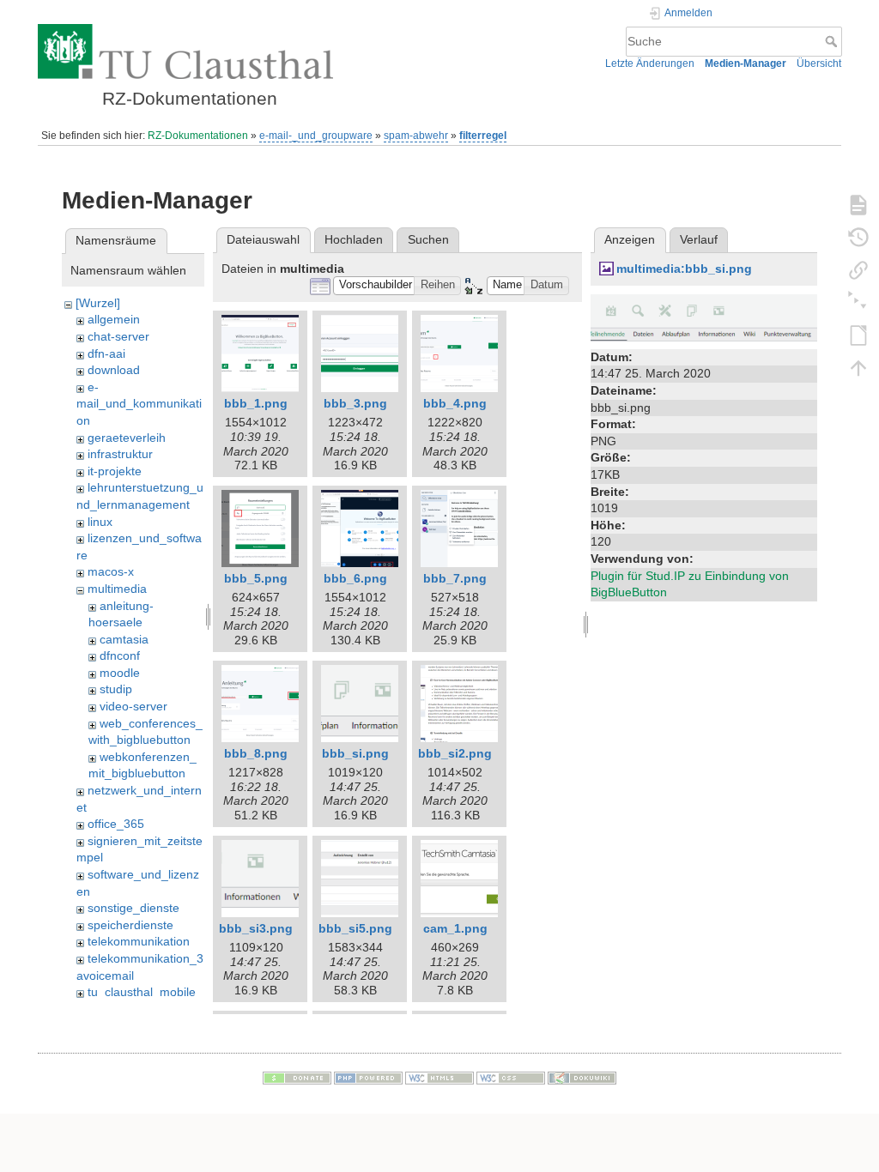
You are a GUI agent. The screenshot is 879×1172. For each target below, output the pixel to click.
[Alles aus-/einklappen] (858, 302)
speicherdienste (130, 925)
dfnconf (120, 655)
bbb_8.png (256, 753)
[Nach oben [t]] (858, 367)
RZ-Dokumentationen (198, 136)
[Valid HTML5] (439, 1077)
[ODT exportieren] (858, 334)
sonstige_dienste (133, 908)
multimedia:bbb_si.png (684, 268)
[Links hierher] (858, 269)
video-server (133, 706)
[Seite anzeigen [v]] (858, 204)
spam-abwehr (416, 136)
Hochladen (353, 239)
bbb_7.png (455, 578)
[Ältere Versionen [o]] (858, 237)
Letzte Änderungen (649, 63)
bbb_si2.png (455, 753)
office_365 (116, 824)
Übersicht (819, 63)
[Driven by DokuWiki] (582, 1077)
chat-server (118, 336)
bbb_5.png (256, 578)
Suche (833, 41)
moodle (120, 673)
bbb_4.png (455, 403)
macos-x (111, 571)
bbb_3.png (355, 403)
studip (116, 689)
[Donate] (297, 1077)
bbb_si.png (355, 753)
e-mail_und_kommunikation (139, 403)
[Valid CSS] (510, 1077)
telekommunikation (139, 941)
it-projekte (115, 471)
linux (100, 522)
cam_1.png (455, 928)
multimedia (117, 588)
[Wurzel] (98, 303)
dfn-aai (106, 353)
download (114, 370)
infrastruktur (120, 454)
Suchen (428, 239)
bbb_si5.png (355, 928)
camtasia (124, 639)
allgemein (114, 319)
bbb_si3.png (256, 928)
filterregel (482, 136)
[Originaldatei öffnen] (704, 318)
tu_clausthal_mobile (142, 992)
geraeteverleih (127, 437)
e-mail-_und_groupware (316, 136)
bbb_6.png (355, 578)
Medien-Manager (745, 63)
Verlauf (699, 239)
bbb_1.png (256, 403)
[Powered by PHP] (368, 1077)
